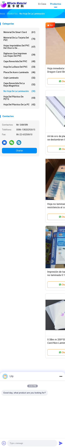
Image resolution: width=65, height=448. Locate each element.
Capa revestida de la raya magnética (19, 84)
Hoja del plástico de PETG (19, 97)
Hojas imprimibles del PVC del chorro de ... (19, 46)
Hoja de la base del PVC (19, 67)
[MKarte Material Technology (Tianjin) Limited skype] (18, 142)
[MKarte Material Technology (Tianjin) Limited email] (4, 142)
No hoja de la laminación (19, 91)
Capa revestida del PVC (19, 61)
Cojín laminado (19, 78)
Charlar (19, 150)
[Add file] (4, 443)
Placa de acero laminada (19, 72)
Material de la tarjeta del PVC (19, 38)
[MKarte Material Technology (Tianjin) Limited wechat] (11, 142)
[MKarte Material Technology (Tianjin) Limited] (13, 4)
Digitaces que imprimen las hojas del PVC (19, 54)
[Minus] (61, 376)
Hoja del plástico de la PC (19, 104)
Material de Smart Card (19, 32)
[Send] (60, 443)
